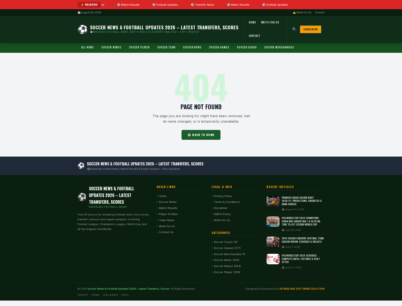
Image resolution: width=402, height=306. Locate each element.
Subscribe (310, 29)
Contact (320, 12)
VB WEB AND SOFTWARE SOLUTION (302, 288)
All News (87, 47)
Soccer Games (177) (227, 248)
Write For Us (270, 22)
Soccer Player (139, 47)
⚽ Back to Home (201, 134)
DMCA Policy (222, 214)
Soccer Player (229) (227, 272)
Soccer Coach (247, 47)
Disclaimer (221, 208)
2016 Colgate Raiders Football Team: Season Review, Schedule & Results (303, 239)
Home (252, 22)
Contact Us (166, 232)
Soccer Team (166, 47)
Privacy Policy (223, 196)
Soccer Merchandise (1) (229, 254)
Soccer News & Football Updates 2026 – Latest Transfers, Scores (128, 288)
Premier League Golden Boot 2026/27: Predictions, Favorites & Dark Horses (302, 201)
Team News (166, 220)
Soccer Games (219, 47)
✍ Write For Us (302, 12)
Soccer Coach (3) (225, 242)
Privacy (82, 294)
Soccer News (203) (226, 260)
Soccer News (192, 47)
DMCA (125, 294)
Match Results (168, 208)
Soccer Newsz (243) (227, 266)
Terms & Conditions (227, 202)
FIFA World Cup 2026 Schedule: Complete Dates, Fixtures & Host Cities (301, 259)
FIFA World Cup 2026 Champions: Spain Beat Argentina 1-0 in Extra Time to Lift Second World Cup (301, 221)
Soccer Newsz (111, 47)
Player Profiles (168, 214)
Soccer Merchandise (279, 47)
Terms (95, 294)
